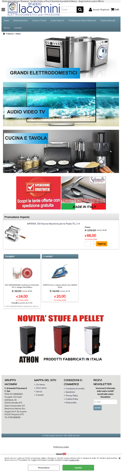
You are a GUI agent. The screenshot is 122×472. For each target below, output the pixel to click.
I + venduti (47, 256)
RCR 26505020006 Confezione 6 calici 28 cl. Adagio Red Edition (31, 306)
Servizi (7, 28)
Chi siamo (40, 384)
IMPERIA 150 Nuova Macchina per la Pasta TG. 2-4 (53, 223)
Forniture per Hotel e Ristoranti (82, 20)
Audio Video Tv (57, 20)
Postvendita (71, 402)
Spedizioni (70, 392)
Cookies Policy (74, 460)
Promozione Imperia (16, 217)
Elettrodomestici (20, 20)
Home (6, 20)
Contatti (18, 28)
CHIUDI (120, 457)
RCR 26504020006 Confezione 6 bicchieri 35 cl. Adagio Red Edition (22, 286)
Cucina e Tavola (39, 20)
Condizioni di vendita (75, 388)
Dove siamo (41, 388)
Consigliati (9, 256)
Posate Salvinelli (108, 20)
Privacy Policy (72, 395)
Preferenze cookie (61, 447)
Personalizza (44, 467)
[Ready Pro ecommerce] (61, 454)
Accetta (78, 467)
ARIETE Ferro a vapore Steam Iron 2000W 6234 (60, 286)
